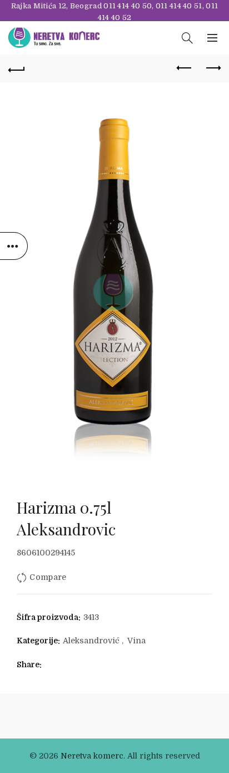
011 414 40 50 (127, 6)
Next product (212, 68)
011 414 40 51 (179, 6)
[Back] (17, 68)
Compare (47, 577)
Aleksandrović (91, 640)
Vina (136, 640)
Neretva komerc (92, 755)
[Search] (187, 37)
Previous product (184, 68)
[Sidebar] (14, 246)
